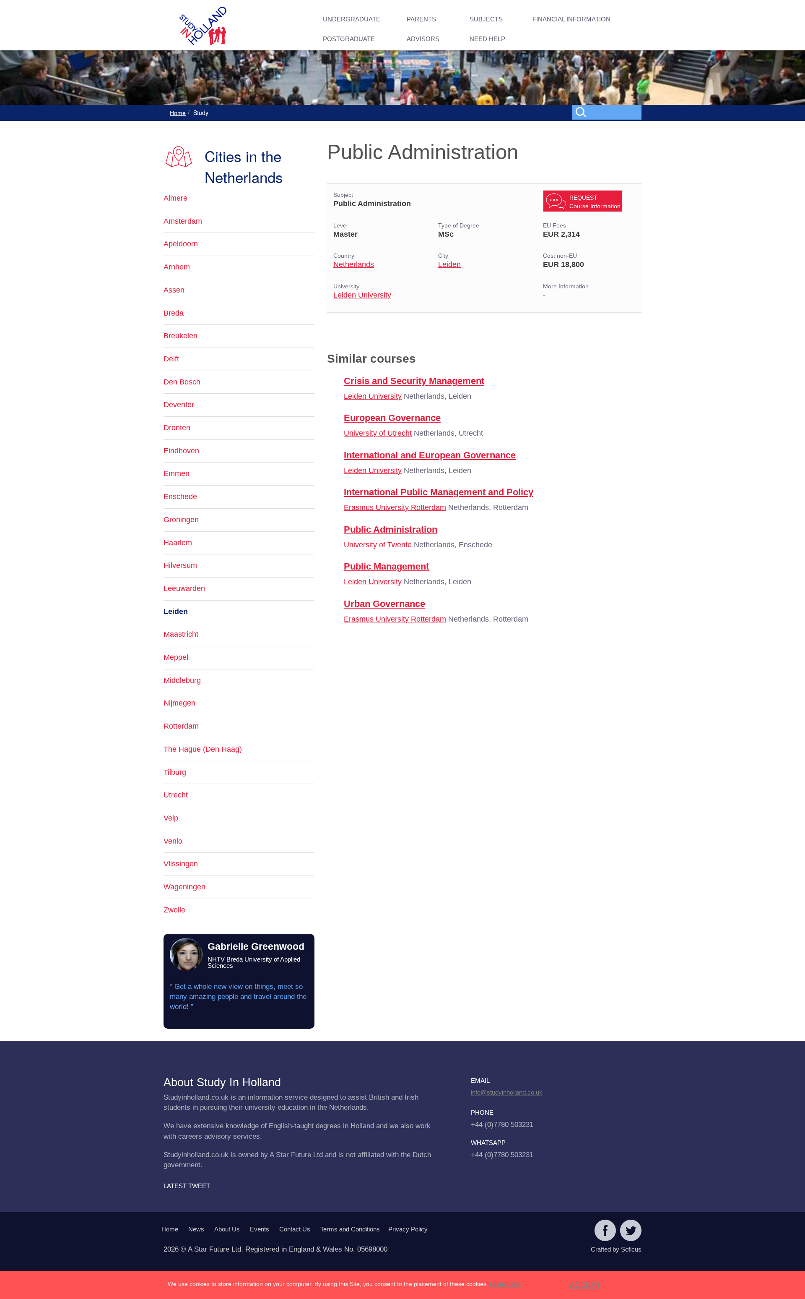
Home (178, 113)
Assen (174, 290)
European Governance (392, 418)
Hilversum (180, 565)
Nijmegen (179, 703)
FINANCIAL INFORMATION (571, 19)
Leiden (449, 264)
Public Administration (390, 529)
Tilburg (175, 772)
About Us (227, 1229)
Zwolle (174, 910)
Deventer (179, 404)
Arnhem (177, 267)
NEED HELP (487, 38)
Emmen (177, 473)
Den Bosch (182, 382)
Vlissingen (181, 864)
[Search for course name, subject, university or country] (608, 111)
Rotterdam (181, 726)
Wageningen (184, 887)
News (196, 1229)
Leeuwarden (184, 588)
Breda (174, 313)
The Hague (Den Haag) (203, 749)
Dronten (177, 427)
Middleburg (182, 680)
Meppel (176, 657)
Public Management (386, 566)
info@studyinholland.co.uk (507, 1092)
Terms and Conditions (350, 1229)
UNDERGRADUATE (351, 19)
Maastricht (181, 634)
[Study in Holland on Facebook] (605, 1231)
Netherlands (353, 264)
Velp (171, 818)
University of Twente (378, 545)
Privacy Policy (408, 1229)
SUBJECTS (486, 19)
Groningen (181, 519)
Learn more (505, 1284)
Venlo (173, 841)
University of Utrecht (378, 433)
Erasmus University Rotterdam (395, 507)
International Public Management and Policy (438, 492)
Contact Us (294, 1229)
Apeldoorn (181, 244)
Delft (171, 359)
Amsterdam (183, 221)
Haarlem (178, 542)
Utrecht (176, 795)
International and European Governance (430, 455)
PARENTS (421, 19)
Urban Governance (384, 604)
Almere (175, 198)
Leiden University (362, 295)
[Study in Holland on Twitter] (630, 1231)
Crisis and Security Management (414, 381)
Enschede (180, 496)
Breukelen (180, 336)
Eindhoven (181, 451)
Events (259, 1229)
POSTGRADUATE (349, 38)
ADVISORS (423, 38)
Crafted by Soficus (616, 1249)
